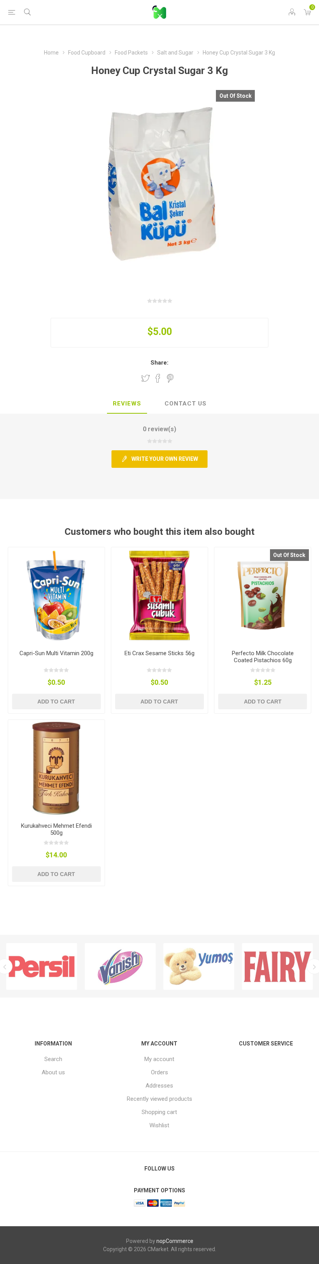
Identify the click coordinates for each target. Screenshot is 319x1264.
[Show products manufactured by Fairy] (277, 966)
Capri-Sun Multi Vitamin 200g (56, 653)
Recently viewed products (159, 1098)
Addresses (159, 1085)
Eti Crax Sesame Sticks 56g (159, 653)
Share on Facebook (158, 378)
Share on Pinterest (170, 378)
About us (53, 1072)
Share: (159, 362)
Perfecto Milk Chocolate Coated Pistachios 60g (263, 657)
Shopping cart (159, 1112)
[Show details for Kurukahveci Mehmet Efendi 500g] (56, 768)
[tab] (127, 404)
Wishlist (159, 1125)
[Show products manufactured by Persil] (41, 966)
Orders (159, 1072)
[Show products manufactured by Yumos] (198, 966)
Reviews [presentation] (127, 403)
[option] (41, 966)
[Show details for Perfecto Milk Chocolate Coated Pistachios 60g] (262, 595)
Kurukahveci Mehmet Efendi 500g (56, 829)
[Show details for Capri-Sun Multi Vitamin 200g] (56, 595)
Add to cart (56, 701)
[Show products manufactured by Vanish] (120, 966)
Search (53, 1059)
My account (159, 1059)
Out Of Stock (235, 96)
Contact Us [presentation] (186, 403)
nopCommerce (174, 1241)
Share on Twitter (145, 378)
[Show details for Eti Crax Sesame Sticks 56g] (159, 595)
